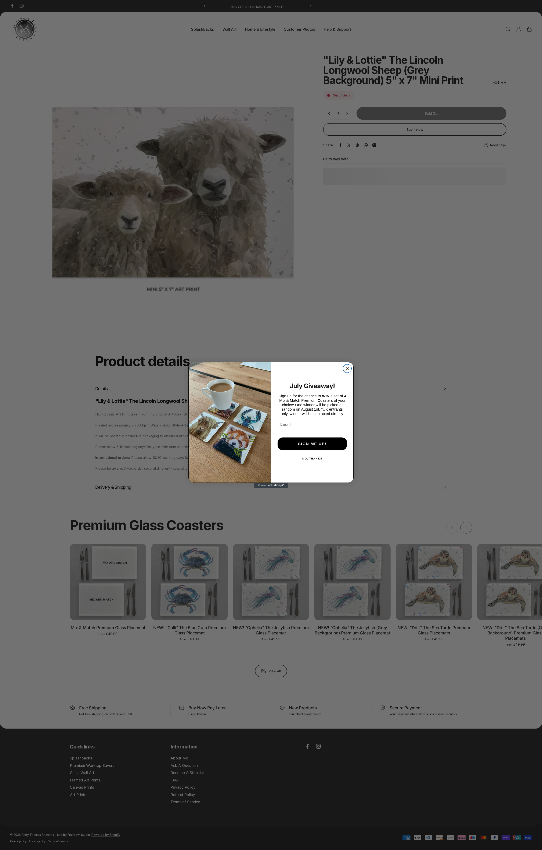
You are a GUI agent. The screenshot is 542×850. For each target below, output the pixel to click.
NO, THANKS (312, 458)
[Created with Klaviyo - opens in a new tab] (271, 485)
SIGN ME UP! (312, 444)
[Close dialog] (347, 368)
